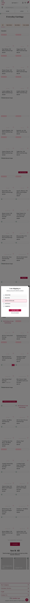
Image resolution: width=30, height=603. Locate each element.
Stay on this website (15, 312)
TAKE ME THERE (15, 310)
